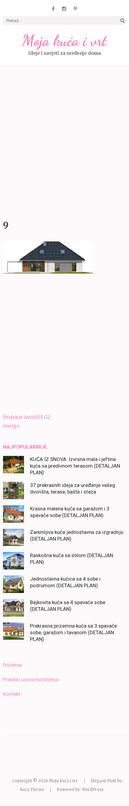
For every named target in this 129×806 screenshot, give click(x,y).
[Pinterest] (75, 9)
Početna (12, 665)
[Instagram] (64, 9)
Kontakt (11, 694)
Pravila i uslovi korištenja (30, 679)
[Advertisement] (64, 141)
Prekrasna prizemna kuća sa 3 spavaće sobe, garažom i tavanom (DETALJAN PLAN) (73, 632)
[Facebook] (53, 9)
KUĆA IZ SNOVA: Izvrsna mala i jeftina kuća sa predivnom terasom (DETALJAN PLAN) (75, 465)
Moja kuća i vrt (64, 41)
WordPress (93, 789)
